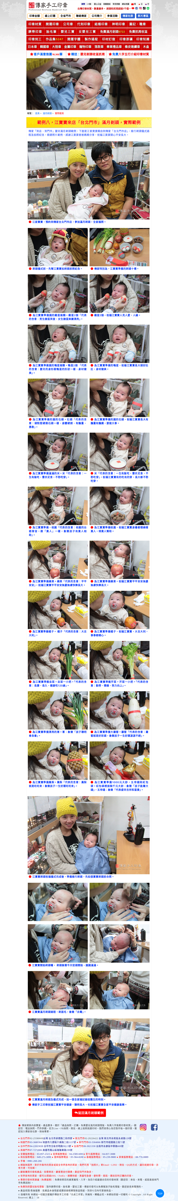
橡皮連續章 (132, 46)
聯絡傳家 (81, 15)
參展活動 (112, 15)
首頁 (37, 113)
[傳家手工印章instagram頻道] (140, 8)
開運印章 (52, 24)
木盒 (146, 46)
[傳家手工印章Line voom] (148, 8)
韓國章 (44, 46)
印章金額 (34, 15)
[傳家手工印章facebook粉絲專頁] (137, 8)
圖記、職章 (137, 24)
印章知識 (143, 39)
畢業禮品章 (114, 46)
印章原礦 (126, 39)
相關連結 (107, 4)
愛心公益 (97, 4)
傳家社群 (128, 15)
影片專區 (143, 15)
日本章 (32, 46)
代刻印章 (84, 24)
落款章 (99, 46)
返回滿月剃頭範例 (91, 1113)
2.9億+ (86, 4)
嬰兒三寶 (68, 31)
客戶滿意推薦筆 (48, 54)
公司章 (68, 24)
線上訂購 (50, 15)
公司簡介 (97, 15)
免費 (130, 54)
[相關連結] (111, 4)
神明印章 (118, 24)
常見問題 (116, 4)
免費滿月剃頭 (112, 31)
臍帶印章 (35, 31)
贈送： (88, 54)
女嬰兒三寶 (87, 31)
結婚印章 (101, 24)
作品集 (54, 39)
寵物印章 (85, 46)
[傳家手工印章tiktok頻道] (144, 8)
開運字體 (74, 39)
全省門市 (65, 15)
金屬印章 (70, 46)
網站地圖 (125, 4)
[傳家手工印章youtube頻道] (133, 8)
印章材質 (35, 24)
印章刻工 (35, 39)
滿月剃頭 (47, 113)
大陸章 (56, 46)
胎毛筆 (51, 31)
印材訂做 (108, 39)
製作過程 (91, 39)
